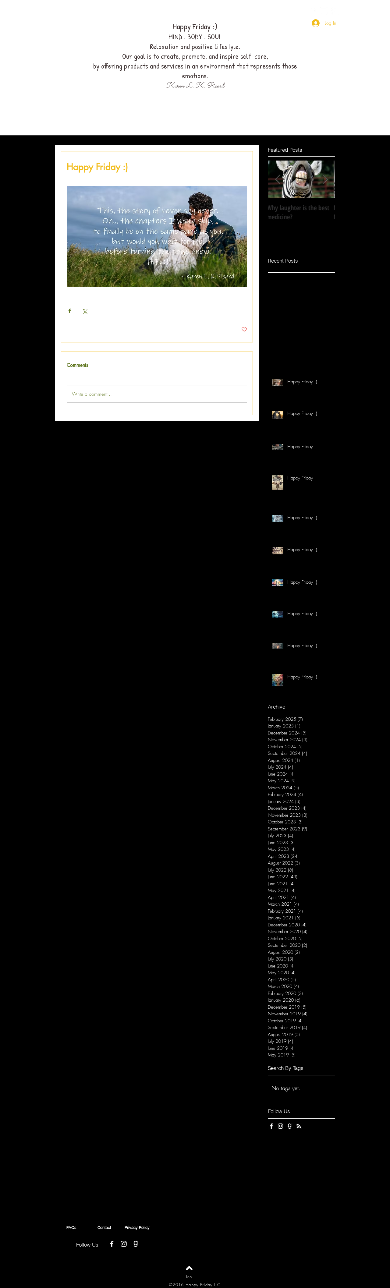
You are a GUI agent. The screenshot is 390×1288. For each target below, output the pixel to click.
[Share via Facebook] (70, 311)
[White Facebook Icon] (312, 11)
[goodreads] (335, 11)
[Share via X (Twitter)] (84, 311)
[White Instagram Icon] (324, 11)
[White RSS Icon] (298, 1126)
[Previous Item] (277, 179)
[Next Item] (325, 179)
